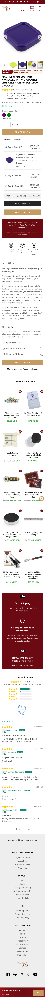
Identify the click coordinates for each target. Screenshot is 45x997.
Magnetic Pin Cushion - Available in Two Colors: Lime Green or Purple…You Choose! (27, 159)
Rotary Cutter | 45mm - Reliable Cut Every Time (12, 495)
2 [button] (19, 829)
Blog (22, 884)
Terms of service (22, 914)
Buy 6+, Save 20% (16, 186)
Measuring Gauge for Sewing (33, 533)
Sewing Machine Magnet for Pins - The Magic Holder (12, 534)
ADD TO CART (20, 391)
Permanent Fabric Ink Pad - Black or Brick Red (33, 495)
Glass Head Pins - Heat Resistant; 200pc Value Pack (12, 415)
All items (22, 930)
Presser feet (22, 941)
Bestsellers (22, 955)
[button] (23, 7)
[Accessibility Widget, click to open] (41, 498)
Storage (22, 948)
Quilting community (22, 891)
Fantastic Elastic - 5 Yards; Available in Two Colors (33, 455)
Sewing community (22, 888)
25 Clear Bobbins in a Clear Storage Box (33, 414)
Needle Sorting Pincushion (12, 454)
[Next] (40, 37)
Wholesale (22, 868)
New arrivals (22, 951)
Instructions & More (15, 348)
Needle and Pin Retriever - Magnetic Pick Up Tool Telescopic (33, 575)
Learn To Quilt (22, 898)
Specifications (13, 342)
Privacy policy (22, 918)
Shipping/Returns (14, 354)
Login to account (22, 857)
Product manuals (22, 864)
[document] (22, 37)
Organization (22, 944)
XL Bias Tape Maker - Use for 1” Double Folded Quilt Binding (11, 574)
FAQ (22, 880)
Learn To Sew (22, 895)
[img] (7, 727)
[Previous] (5, 37)
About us (22, 861)
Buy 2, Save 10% (15, 147)
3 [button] (23, 829)
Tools (22, 934)
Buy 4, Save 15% (15, 176)
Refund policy (22, 911)
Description (8, 262)
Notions (22, 937)
